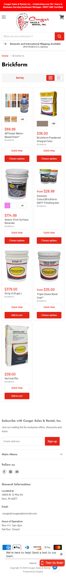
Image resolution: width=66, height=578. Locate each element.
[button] (54, 567)
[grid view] (50, 78)
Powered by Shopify (33, 571)
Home (5, 55)
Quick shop (17, 150)
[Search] (59, 36)
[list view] (59, 78)
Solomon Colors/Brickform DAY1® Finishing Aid (48, 199)
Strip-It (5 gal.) (13, 293)
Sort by (20, 77)
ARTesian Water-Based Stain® (14, 135)
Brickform (9, 140)
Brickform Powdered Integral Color (49, 139)
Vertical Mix (11, 378)
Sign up (52, 441)
